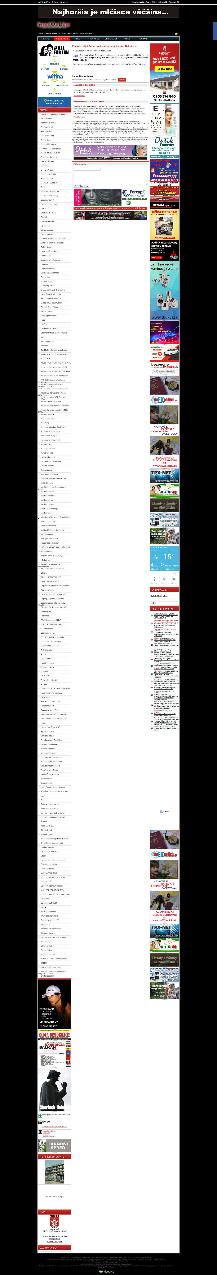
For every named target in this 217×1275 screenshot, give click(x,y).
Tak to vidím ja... (47, 826)
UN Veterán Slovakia (49, 852)
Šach (43, 800)
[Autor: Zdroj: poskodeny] (76, 56)
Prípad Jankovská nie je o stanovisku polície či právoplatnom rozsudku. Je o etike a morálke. (166, 675)
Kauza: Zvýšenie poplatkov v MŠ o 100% (53, 411)
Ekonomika (45, 277)
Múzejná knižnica (49, 1136)
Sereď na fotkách (47, 736)
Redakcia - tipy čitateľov (50, 702)
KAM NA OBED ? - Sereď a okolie (54, 354)
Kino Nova (45, 423)
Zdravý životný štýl (48, 954)
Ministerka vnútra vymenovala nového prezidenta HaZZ (165, 714)
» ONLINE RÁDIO (61, 39)
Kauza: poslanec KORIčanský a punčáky (52, 398)
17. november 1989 (49, 119)
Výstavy (46, 1134)
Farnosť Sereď (47, 311)
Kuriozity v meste (47, 453)
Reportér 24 (174, 2)
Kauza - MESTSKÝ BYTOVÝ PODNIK (56, 363)
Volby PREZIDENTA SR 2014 (52, 890)
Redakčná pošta (47, 706)
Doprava (44, 264)
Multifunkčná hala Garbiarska (52, 530)
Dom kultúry (45, 256)
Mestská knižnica (48, 496)
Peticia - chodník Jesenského (52, 637)
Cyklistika (45, 217)
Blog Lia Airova (47, 170)
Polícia (43, 654)
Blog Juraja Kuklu (48, 179)
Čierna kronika (47, 230)
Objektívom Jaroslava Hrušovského (55, 586)
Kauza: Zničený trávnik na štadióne (55, 406)
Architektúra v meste (49, 144)
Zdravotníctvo (46, 950)
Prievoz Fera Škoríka (49, 680)
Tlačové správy (47, 834)
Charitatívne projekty (49, 329)
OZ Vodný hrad (47, 629)
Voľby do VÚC (46, 882)
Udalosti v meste (47, 847)
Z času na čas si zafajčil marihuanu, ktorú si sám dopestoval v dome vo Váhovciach (166, 652)
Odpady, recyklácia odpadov (52, 599)
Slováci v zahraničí (48, 753)
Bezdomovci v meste (49, 157)
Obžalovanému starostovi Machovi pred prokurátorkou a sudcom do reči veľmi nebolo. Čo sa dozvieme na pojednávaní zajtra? (166, 705)
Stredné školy (46, 783)
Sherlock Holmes (48, 749)
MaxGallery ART (47, 491)
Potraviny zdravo (47, 667)
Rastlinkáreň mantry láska (51, 693)
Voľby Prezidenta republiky (51, 886)
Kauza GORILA (47, 359)
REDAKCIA (45, 697)
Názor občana (46, 552)
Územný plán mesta (49, 864)
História (44, 324)
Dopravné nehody (48, 269)
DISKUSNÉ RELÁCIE (49, 251)
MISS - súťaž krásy (48, 521)
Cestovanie (45, 209)
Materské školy (47, 483)
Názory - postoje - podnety (51, 556)
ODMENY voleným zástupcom (53, 594)
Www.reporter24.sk (48, 912)
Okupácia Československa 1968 (54, 607)
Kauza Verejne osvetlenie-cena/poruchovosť (50, 385)
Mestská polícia (47, 500)
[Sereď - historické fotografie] (54, 1184)
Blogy (43, 187)
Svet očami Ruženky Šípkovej (53, 787)
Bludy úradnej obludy (49, 196)
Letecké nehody (47, 466)
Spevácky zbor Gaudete (50, 766)
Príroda (44, 684)
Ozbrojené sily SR (48, 633)
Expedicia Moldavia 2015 (51, 299)
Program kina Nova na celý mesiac (54, 1126)
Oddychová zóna (47, 590)
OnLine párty (46, 612)
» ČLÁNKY (45, 39)
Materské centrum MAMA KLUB (53, 479)
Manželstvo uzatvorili (49, 474)
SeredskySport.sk (48, 744)
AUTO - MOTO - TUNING (51, 153)
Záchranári (45, 924)
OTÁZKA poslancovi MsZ (51, 620)
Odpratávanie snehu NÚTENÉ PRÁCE (51, 604)
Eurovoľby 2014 (47, 286)
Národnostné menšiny (50, 543)
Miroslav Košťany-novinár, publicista (55, 517)
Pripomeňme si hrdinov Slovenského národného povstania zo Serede (166, 659)
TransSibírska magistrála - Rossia (54, 839)
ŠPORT (44, 822)
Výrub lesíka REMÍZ (49, 903)
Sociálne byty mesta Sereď (51, 762)
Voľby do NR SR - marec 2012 (53, 877)
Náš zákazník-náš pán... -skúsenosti (55, 547)
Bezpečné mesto (47, 161)
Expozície (46, 1133)
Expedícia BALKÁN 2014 (51, 294)
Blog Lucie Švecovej (49, 183)
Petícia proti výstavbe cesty (51, 642)
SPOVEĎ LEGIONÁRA (50, 774)
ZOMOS (44, 963)
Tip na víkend (46, 830)
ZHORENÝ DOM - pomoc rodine (54, 959)
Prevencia (45, 676)
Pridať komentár (79, 96)
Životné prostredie (48, 976)
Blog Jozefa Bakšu (48, 174)
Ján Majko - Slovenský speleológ (54, 350)
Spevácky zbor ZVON (49, 770)
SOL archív (163, 2)
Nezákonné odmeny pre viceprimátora (49, 565)
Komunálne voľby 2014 (50, 436)
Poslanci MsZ (46, 659)
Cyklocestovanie (47, 221)
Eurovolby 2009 (47, 281)
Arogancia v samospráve (51, 149)
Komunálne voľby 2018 (50, 440)
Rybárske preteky (48, 732)
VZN (43, 907)
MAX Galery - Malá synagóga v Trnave (52, 488)
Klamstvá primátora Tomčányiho (54, 427)
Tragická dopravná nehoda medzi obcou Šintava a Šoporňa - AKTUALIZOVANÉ (166, 616)
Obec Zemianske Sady (50, 582)
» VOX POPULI (93, 39)
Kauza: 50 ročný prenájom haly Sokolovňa (52, 394)
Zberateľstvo (46, 942)
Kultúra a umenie (48, 449)
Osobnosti (45, 616)
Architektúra (45, 140)
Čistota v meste (47, 234)
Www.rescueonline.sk (49, 916)
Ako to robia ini (47, 127)
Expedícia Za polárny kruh (51, 303)
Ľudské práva (46, 470)
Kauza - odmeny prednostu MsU (54, 367)
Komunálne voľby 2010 (50, 431)
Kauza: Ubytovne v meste (51, 401)
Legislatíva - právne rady (51, 461)
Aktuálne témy (46, 131)
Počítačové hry (47, 650)
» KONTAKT (142, 39)
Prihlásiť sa (45, 2)
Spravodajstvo (46, 779)
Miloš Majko (79, 50)
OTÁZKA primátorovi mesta (51, 624)
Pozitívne (44, 672)
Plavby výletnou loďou (50, 646)
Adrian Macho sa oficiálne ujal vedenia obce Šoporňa (165, 640)
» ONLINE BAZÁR (110, 39)
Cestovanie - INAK (48, 213)
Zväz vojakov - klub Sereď (51, 967)
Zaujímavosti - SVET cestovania (53, 937)
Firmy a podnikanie (48, 316)
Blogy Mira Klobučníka (50, 191)
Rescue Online (138, 2)
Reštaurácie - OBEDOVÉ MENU (54, 714)
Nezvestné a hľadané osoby (52, 569)
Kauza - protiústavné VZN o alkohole (55, 371)
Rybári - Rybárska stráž (50, 727)
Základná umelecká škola (51, 929)
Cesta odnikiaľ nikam (49, 204)
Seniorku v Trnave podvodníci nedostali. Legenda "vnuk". (164, 688)
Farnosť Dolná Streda (49, 307)
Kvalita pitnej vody (48, 457)
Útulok (43, 856)
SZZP (43, 796)
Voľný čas (45, 899)
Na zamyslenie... (47, 534)
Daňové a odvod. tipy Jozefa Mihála (55, 239)
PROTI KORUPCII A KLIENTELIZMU (55, 689)
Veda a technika (47, 869)
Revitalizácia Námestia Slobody (53, 719)
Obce (43, 573)
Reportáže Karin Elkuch (50, 710)
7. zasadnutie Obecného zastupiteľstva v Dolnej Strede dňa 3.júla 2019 (166, 634)
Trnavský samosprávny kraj (52, 843)
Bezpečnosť (46, 166)
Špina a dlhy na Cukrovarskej (53, 813)
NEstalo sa (45, 560)
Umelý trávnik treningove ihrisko (54, 114)
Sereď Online (151, 2)
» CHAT (77, 39)
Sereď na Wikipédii (54, 1242)
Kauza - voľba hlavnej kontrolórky (54, 376)
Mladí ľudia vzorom (48, 526)
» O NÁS (126, 39)
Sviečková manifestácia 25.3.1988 (54, 792)
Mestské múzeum (48, 504)
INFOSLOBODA (47, 341)
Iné (42, 337)
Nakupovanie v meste (49, 539)
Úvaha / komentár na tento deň (53, 860)
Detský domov (46, 247)
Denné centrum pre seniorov (52, 243)
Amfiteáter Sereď (47, 136)
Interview (44, 346)
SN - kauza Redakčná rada (52, 757)
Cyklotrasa (45, 226)
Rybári (43, 723)
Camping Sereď (47, 200)
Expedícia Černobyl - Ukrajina (53, 290)
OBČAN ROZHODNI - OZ (51, 577)
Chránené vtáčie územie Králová (54, 333)
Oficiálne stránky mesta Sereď (54, 1231)
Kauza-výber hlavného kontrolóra (54, 389)
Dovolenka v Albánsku (50, 273)
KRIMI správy (46, 444)
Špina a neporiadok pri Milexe (53, 817)
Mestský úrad (46, 513)
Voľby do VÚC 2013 (49, 873)
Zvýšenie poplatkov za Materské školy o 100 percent (52, 973)
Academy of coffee (48, 123)
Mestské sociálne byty (49, 509)
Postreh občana (47, 663)
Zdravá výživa (46, 946)
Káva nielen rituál (48, 419)
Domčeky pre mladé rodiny (51, 260)
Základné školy (47, 933)
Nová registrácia (61, 2)
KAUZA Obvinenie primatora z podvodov (51, 381)
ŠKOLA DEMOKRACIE (50, 804)
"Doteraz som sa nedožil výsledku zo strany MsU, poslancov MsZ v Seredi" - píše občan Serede (166, 667)
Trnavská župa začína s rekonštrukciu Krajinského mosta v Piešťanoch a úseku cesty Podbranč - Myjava (166, 697)
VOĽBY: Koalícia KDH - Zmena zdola (55, 894)
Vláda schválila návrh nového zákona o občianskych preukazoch (166, 682)
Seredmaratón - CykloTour (51, 740)
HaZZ (43, 320)
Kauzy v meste (47, 414)
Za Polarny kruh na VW (50, 920)
